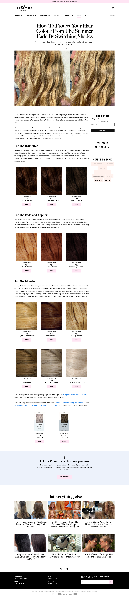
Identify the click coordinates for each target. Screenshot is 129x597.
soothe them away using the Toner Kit (70, 403)
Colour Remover (98, 164)
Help (49, 576)
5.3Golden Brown (27, 199)
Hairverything (19, 584)
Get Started (31, 15)
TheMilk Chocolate (76, 199)
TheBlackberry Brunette (77, 266)
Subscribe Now (73, 1)
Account (112, 15)
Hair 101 (103, 168)
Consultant (45, 15)
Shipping (51, 581)
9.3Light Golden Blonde (27, 335)
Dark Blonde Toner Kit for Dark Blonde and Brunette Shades (36, 405)
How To (110, 164)
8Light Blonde (27, 381)
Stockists (69, 15)
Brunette (98, 180)
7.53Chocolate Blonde (52, 335)
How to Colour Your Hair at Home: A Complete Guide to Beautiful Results (98, 524)
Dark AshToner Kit (64, 437)
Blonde (109, 176)
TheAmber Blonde (51, 266)
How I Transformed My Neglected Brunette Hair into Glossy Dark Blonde (31, 524)
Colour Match (98, 176)
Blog (79, 15)
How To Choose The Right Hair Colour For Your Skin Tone (98, 555)
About (87, 15)
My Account (52, 578)
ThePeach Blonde (27, 266)
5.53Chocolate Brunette (51, 199)
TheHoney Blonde (76, 335)
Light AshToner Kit (39, 437)
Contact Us (64, 477)
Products (18, 15)
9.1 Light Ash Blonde (51, 381)
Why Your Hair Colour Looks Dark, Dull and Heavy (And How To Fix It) (30, 556)
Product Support (21, 578)
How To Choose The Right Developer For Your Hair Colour (64, 555)
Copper (107, 180)
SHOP (27, 204)
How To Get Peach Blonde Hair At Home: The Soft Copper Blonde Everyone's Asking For (64, 524)
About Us (17, 581)
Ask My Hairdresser (103, 172)
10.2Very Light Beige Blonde (77, 381)
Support (57, 15)
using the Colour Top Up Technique (75, 395)
